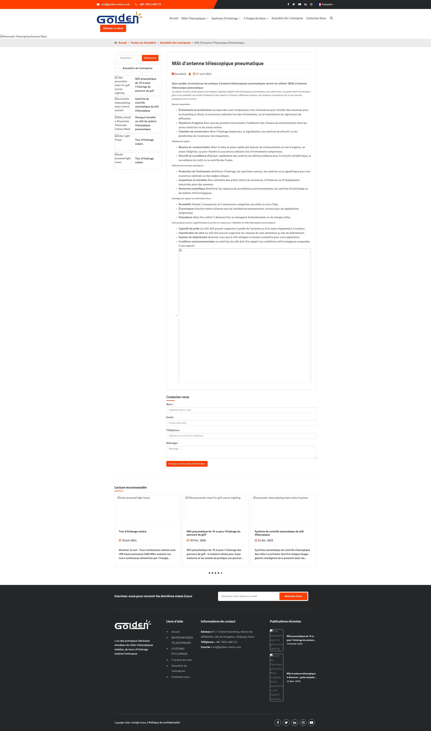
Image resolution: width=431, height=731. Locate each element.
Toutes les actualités (143, 42)
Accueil (174, 18)
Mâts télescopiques (193, 18)
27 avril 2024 (203, 74)
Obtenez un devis (113, 28)
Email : (170, 417)
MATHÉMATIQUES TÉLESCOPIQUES (182, 640)
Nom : (169, 404)
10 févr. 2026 (130, 540)
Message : (172, 443)
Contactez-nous (316, 18)
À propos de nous (255, 18)
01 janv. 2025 (266, 540)
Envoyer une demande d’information (187, 464)
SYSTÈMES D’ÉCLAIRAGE (179, 651)
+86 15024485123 (150, 4)
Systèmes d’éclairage (224, 18)
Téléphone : (173, 430)
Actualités (180, 74)
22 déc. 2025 (197, 540)
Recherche (150, 58)
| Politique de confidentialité (163, 722)
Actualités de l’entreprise (287, 18)
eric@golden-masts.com (116, 4)
